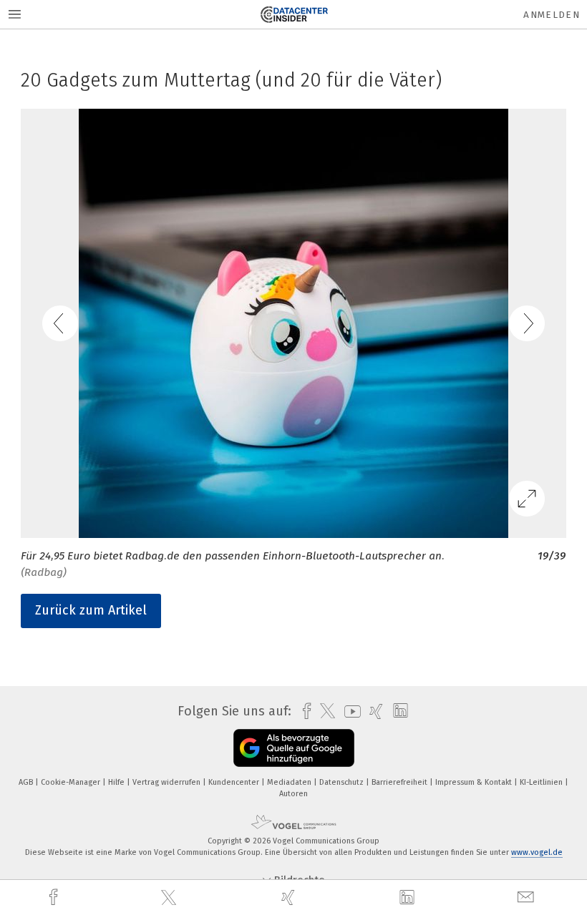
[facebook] (55, 897)
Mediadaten (290, 782)
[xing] (290, 897)
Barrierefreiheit (401, 782)
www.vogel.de (537, 852)
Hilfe (117, 782)
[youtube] (349, 711)
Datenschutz (342, 782)
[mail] (528, 897)
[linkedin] (408, 898)
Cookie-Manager (71, 782)
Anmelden (551, 15)
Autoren (293, 793)
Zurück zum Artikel (91, 610)
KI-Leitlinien (542, 782)
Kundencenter (234, 782)
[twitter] (170, 898)
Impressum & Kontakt (474, 782)
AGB (27, 782)
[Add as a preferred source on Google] (293, 748)
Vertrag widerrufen (167, 782)
